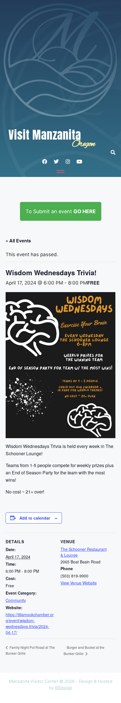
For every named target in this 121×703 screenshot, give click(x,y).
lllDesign (63, 687)
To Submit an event (61, 211)
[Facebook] (45, 161)
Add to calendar (34, 518)
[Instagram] (68, 161)
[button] (116, 152)
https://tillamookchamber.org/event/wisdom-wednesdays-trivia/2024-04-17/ (30, 623)
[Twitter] (56, 161)
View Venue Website (78, 583)
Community (16, 600)
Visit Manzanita (44, 134)
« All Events (18, 240)
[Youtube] (79, 161)
